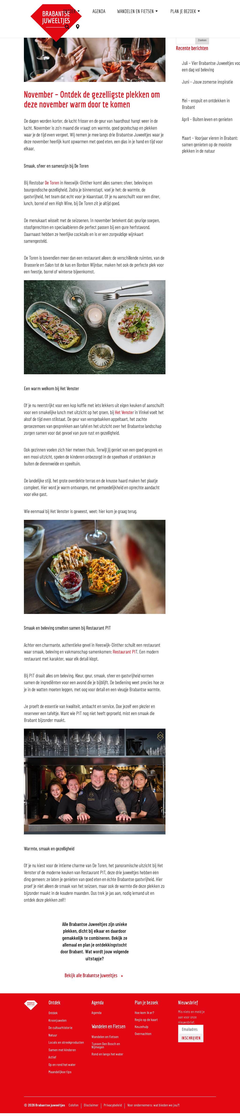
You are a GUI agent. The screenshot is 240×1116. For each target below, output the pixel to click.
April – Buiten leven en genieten (207, 119)
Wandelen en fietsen (135, 11)
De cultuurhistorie (60, 1028)
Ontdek (69, 11)
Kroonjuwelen (58, 1020)
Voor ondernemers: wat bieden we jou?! (153, 1105)
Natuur (53, 1035)
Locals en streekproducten (66, 1042)
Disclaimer (91, 1105)
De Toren (51, 182)
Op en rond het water (62, 1065)
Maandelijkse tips (60, 1072)
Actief (52, 1057)
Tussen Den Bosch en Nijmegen (106, 1045)
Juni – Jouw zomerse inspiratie (207, 81)
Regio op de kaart (146, 1020)
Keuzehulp (141, 1027)
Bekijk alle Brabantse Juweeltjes (91, 975)
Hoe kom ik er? (144, 1013)
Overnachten (143, 1034)
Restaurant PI (124, 651)
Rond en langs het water (107, 1054)
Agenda (98, 11)
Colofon (74, 1105)
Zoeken (202, 40)
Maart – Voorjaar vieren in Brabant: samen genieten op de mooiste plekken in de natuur (210, 144)
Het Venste (123, 412)
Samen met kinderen (62, 1050)
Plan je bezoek (183, 11)
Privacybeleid (113, 1105)
